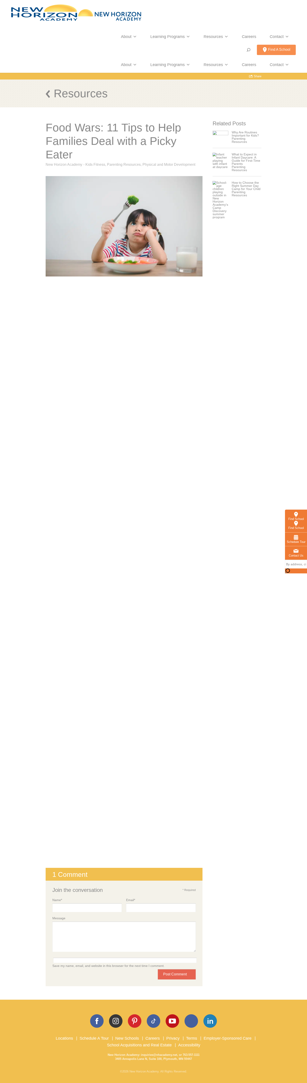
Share (257, 76)
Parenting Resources (124, 164)
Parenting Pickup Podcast (92, 701)
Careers (249, 36)
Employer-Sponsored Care (227, 1038)
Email (130, 900)
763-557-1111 (191, 1054)
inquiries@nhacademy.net (159, 1054)
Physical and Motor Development (168, 164)
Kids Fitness (95, 164)
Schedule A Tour (94, 1038)
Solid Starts (62, 752)
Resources (213, 36)
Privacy (173, 1038)
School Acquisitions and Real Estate (139, 1045)
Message (58, 918)
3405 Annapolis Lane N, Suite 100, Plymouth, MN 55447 (153, 1059)
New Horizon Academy (64, 164)
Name (57, 900)
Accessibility (189, 1045)
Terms (191, 1038)
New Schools (127, 1038)
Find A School (278, 49)
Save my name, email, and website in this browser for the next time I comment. (108, 965)
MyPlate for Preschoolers (73, 737)
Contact (277, 36)
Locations (64, 1038)
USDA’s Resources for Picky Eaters (81, 744)
